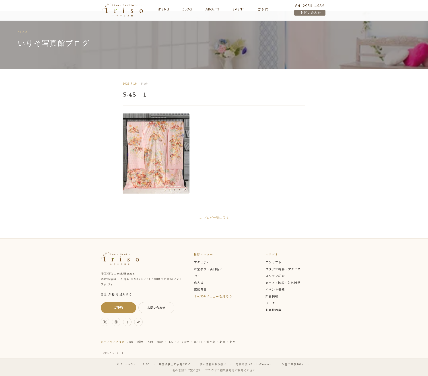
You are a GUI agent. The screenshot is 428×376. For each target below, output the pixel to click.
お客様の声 (273, 310)
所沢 (140, 342)
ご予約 (118, 307)
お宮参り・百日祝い (208, 269)
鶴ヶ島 (210, 342)
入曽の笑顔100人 (293, 364)
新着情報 (271, 296)
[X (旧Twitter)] (105, 322)
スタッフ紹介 (275, 276)
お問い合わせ (310, 12)
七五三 (199, 276)
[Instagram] (116, 322)
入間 (150, 342)
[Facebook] (127, 322)
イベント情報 (275, 289)
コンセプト (273, 262)
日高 (170, 342)
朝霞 (223, 342)
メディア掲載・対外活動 (282, 283)
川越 (130, 342)
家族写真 (200, 289)
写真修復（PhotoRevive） (254, 364)
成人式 (199, 283)
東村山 (197, 342)
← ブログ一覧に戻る (214, 217)
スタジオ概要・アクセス (282, 269)
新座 (233, 342)
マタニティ (202, 262)
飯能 (160, 342)
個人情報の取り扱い (213, 364)
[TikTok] (138, 322)
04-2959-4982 (310, 6)
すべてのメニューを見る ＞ (213, 296)
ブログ (270, 303)
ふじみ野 (183, 342)
